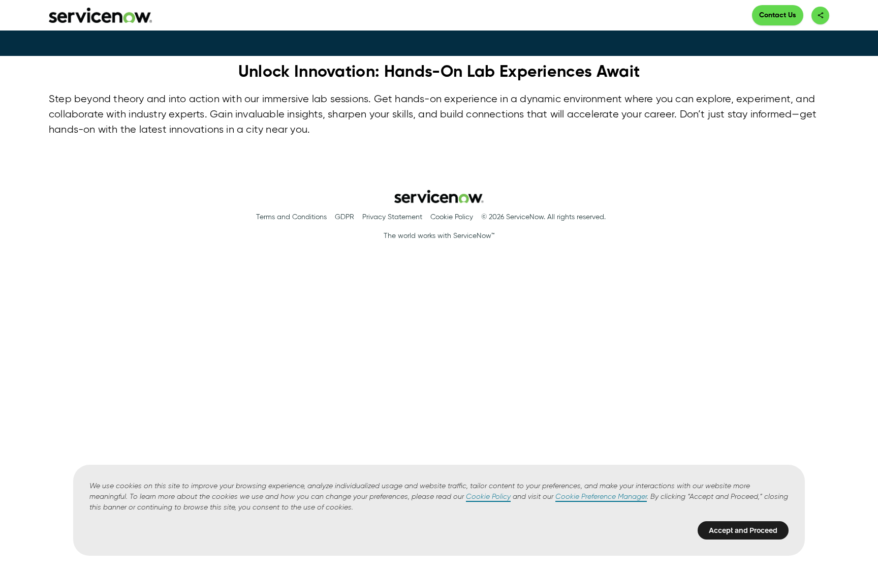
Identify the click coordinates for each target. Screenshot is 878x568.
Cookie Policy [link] (488, 496)
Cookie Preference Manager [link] (601, 496)
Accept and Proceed (743, 530)
